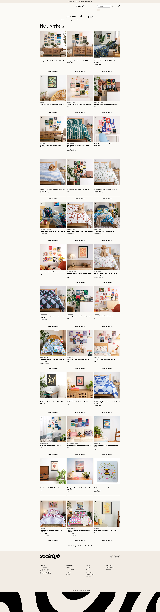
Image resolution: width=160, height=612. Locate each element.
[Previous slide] (96, 44)
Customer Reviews (89, 572)
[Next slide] (118, 44)
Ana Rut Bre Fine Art (72, 229)
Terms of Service (79, 583)
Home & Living (80, 9)
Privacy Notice (43, 583)
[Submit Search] (98, 6)
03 (110, 57)
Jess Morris (97, 485)
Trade (103, 9)
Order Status (68, 572)
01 (97, 57)
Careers (87, 569)
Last (91, 545)
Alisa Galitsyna (98, 229)
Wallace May (70, 400)
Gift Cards (68, 574)
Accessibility (105, 583)
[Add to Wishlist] (42, 32)
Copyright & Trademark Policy (93, 583)
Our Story (88, 567)
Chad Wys (97, 357)
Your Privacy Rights (116, 583)
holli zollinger (71, 143)
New (65, 9)
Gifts (93, 9)
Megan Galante (98, 187)
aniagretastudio (71, 102)
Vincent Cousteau (44, 443)
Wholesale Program (90, 574)
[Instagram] (111, 556)
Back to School (59, 9)
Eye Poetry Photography (73, 443)
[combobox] (104, 6)
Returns (67, 571)
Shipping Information (70, 569)
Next (88, 545)
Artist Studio (108, 569)
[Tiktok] (119, 556)
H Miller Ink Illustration (100, 58)
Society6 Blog (89, 571)
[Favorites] (115, 6)
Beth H (42, 102)
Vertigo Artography (99, 102)
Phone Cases (87, 9)
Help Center (68, 567)
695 (85, 545)
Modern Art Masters (72, 271)
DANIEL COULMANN (44, 357)
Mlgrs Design (70, 314)
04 (117, 57)
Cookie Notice (53, 583)
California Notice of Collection (66, 583)
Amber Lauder (70, 357)
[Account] (112, 6)
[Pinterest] (115, 556)
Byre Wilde (43, 528)
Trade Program (89, 576)
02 (103, 57)
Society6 (43, 58)
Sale (98, 9)
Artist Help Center (110, 567)
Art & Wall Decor (71, 9)
